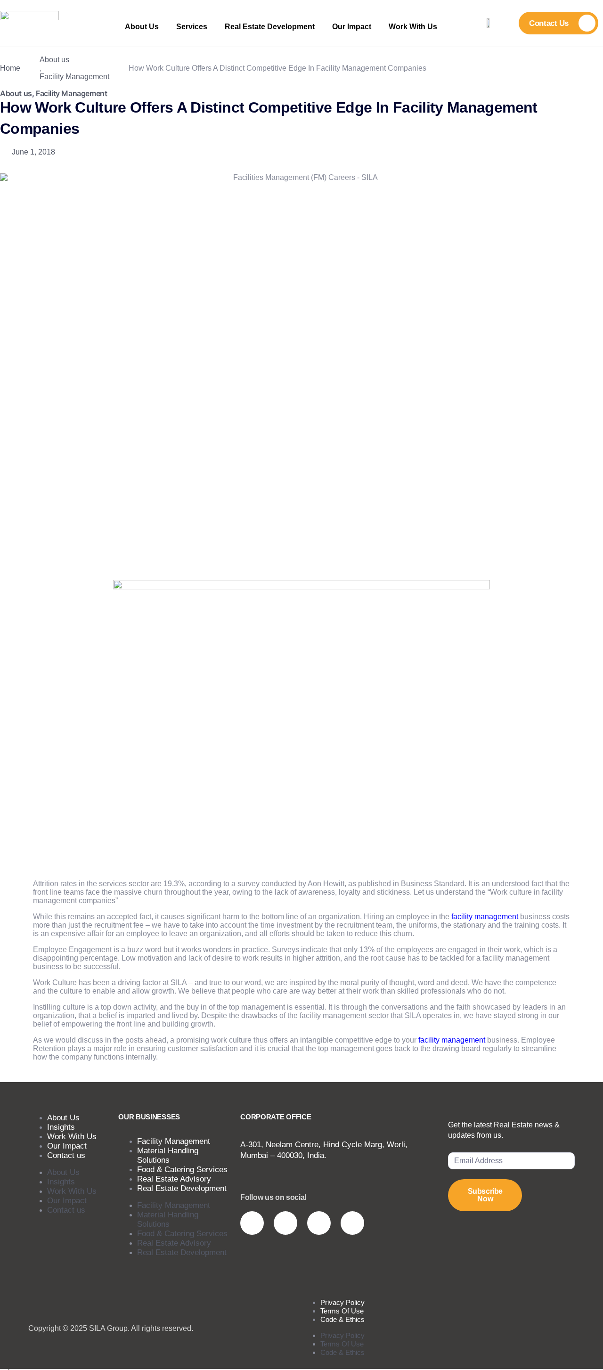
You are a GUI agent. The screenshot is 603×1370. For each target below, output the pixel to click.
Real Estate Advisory (174, 1243)
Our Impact (351, 27)
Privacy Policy (342, 1335)
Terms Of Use (342, 1344)
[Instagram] (252, 1223)
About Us (142, 27)
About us (54, 60)
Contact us (66, 1155)
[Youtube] (285, 1223)
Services (191, 27)
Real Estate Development (270, 27)
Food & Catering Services (182, 1233)
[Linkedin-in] (319, 1223)
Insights (61, 1181)
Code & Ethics (342, 1319)
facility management (484, 917)
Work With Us (413, 27)
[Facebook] (352, 1223)
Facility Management (74, 77)
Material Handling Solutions (167, 1155)
